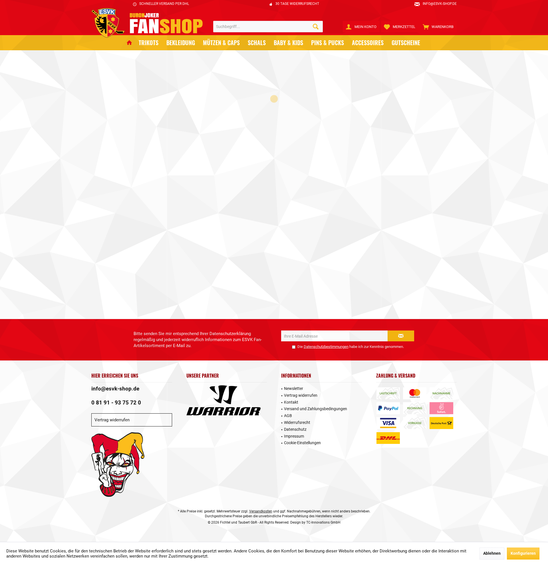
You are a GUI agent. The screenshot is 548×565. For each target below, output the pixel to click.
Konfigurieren (523, 553)
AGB (288, 415)
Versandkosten (260, 511)
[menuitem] (438, 26)
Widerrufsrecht (297, 422)
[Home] (129, 42)
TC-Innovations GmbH (323, 522)
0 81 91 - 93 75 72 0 (116, 402)
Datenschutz (295, 429)
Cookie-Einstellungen (302, 442)
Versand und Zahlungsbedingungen (315, 408)
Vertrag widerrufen (112, 419)
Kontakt (291, 402)
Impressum (294, 436)
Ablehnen (492, 553)
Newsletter (293, 388)
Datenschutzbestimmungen (326, 346)
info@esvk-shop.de (115, 388)
